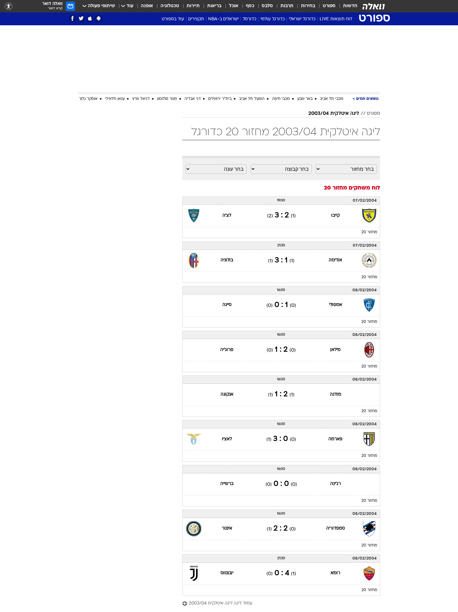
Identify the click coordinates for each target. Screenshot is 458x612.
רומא (335, 573)
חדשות (350, 6)
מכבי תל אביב (331, 99)
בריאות (214, 6)
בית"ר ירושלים (219, 99)
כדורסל (249, 19)
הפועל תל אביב (252, 99)
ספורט (329, 6)
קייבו (335, 216)
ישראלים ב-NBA (223, 19)
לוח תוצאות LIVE (336, 19)
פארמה (335, 439)
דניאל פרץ (141, 99)
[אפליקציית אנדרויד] (99, 18)
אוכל (233, 6)
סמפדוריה (335, 528)
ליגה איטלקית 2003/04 (333, 113)
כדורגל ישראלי (302, 19)
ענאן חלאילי (115, 99)
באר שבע (304, 99)
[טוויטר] (81, 18)
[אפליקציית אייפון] (90, 18)
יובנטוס (227, 573)
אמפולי (335, 305)
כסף (250, 6)
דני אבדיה (192, 99)
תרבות (286, 6)
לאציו (227, 439)
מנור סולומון (167, 99)
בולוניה (227, 260)
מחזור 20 (369, 232)
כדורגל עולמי (272, 19)
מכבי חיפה (281, 99)
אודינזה (335, 260)
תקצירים (196, 19)
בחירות (308, 6)
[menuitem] (346, 6)
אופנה (147, 6)
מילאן (335, 350)
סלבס (267, 6)
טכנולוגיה (169, 6)
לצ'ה (226, 216)
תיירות (193, 6)
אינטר (227, 528)
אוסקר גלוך (88, 99)
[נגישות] (8, 6)
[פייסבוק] (72, 18)
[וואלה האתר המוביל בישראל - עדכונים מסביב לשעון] (373, 6)
